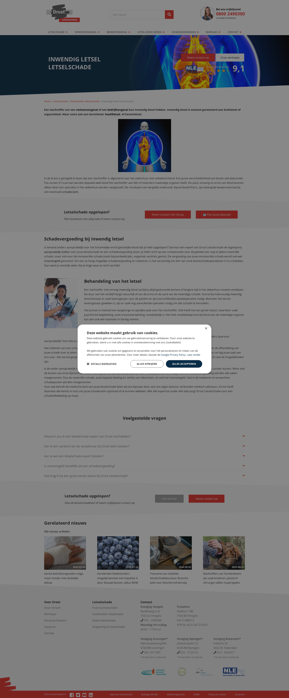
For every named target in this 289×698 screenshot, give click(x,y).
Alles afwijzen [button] (147, 363)
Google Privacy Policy (173, 354)
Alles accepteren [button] (184, 363)
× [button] (206, 328)
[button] (101, 364)
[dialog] (144, 349)
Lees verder (193, 354)
